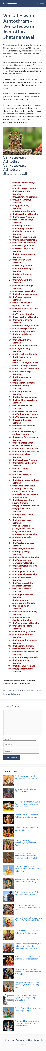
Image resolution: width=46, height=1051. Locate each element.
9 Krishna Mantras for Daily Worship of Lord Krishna (27, 893)
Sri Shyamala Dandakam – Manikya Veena (26, 790)
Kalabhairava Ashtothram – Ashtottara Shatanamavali (27, 815)
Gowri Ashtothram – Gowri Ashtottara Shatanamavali (26, 931)
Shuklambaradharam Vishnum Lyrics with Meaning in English (28, 868)
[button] (31, 3)
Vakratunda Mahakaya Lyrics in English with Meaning (28, 880)
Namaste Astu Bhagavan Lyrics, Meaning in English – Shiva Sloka (27, 997)
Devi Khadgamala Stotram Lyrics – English (26, 828)
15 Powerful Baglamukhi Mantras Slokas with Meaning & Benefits (28, 971)
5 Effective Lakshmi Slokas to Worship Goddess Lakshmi (27, 957)
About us (23, 1044)
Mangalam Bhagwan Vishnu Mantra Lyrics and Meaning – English (28, 984)
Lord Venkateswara (11, 694)
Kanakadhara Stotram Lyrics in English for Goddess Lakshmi (28, 919)
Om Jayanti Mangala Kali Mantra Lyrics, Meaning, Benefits (26, 842)
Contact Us (38, 1040)
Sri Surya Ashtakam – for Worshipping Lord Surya (26, 777)
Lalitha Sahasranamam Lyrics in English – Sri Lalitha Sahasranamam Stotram (28, 946)
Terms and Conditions (24, 1040)
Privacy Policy (8, 1040)
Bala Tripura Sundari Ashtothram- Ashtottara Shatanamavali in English (26, 855)
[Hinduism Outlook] (9, 3)
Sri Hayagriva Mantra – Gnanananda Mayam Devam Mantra (27, 907)
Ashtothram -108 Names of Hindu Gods (23, 690)
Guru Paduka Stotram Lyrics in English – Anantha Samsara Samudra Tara (28, 804)
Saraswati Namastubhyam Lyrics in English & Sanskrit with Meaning (27, 1023)
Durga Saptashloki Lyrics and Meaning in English (28, 1009)
